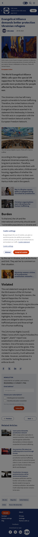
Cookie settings (8, 246)
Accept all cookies (21, 252)
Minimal (8, 252)
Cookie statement (24, 242)
